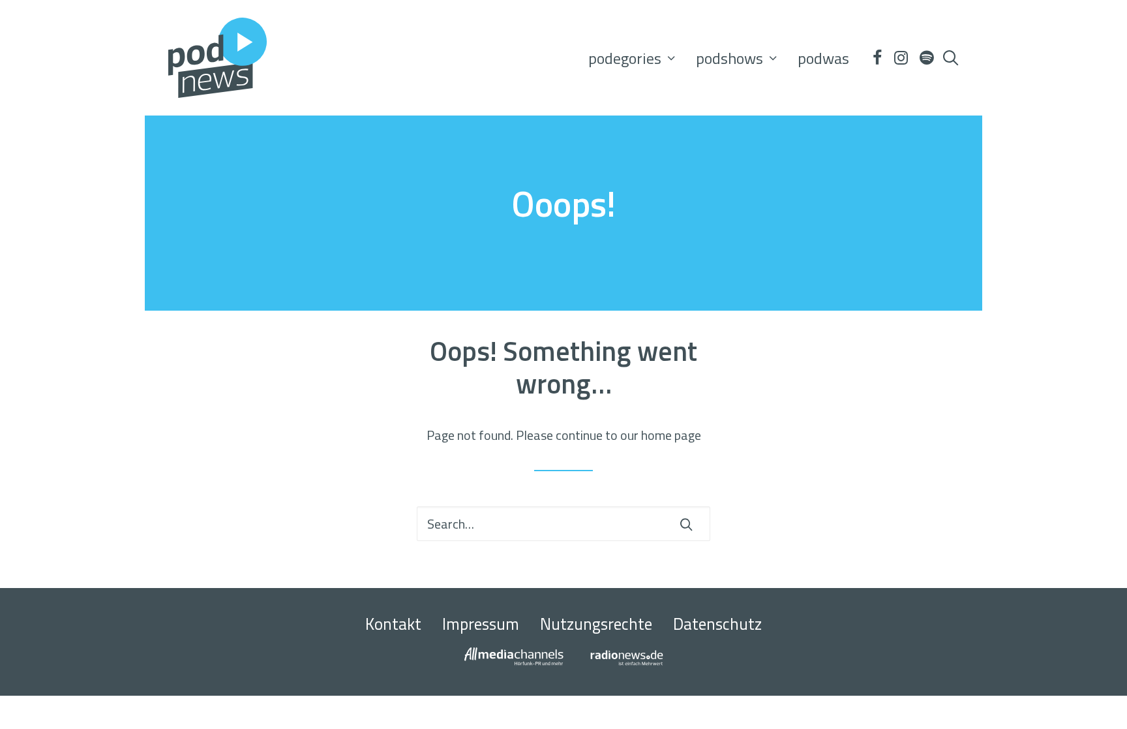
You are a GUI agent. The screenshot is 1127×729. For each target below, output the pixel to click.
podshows (729, 58)
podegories (624, 58)
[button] (876, 58)
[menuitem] (631, 58)
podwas (823, 58)
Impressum (480, 624)
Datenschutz (717, 624)
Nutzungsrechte (596, 624)
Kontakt (393, 624)
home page (671, 435)
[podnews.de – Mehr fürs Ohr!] (217, 58)
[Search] (563, 523)
